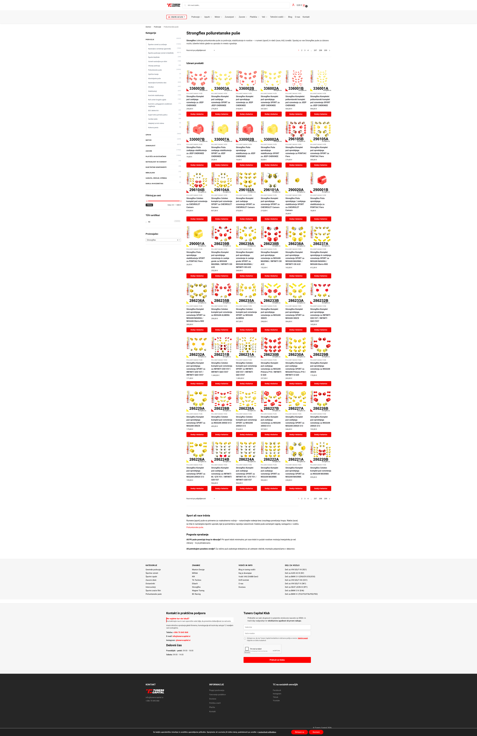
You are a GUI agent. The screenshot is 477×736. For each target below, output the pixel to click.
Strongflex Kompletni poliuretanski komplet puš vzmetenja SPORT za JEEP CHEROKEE (320, 101)
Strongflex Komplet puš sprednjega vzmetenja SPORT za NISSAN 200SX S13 (195, 472)
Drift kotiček (244, 580)
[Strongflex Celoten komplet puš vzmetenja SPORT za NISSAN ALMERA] (246, 293)
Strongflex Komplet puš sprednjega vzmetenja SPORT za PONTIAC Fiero (319, 152)
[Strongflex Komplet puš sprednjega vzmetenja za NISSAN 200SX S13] (320, 400)
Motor (149, 140)
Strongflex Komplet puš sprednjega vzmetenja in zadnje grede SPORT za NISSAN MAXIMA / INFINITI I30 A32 (245, 259)
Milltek (195, 573)
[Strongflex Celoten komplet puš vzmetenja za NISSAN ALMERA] (221, 293)
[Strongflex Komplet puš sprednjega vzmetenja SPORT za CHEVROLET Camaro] (271, 182)
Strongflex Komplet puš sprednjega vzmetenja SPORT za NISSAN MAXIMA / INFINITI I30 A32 (294, 258)
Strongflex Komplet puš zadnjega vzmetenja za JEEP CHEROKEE (195, 101)
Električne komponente (156, 167)
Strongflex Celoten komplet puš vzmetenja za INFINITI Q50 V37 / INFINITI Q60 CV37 (221, 367)
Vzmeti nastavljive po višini (157, 61)
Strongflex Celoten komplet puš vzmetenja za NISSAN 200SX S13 (221, 420)
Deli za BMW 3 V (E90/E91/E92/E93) (300, 576)
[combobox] (163, 240)
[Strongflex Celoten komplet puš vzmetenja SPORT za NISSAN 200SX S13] (246, 400)
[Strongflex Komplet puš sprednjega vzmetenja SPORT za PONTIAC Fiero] (320, 131)
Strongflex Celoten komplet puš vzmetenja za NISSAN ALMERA (221, 312)
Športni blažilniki (154, 57)
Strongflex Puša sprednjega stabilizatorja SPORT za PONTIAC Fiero (195, 256)
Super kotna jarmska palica (157, 115)
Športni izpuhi (151, 576)
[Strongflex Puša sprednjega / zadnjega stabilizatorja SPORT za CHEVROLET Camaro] (295, 182)
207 (315, 50)
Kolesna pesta (153, 127)
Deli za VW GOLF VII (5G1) (296, 569)
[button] (302, 5)
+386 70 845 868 (180, 632)
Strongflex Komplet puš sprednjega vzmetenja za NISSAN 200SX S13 (320, 421)
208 (320, 50)
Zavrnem (316, 732)
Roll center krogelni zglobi (157, 100)
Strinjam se (299, 732)
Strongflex (196, 587)
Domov (148, 27)
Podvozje (157, 27)
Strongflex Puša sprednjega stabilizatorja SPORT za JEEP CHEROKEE (270, 152)
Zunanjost (151, 146)
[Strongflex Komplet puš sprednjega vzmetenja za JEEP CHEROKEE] (246, 80)
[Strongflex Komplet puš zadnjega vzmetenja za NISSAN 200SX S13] (271, 400)
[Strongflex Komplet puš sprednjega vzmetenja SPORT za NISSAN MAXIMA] (295, 451)
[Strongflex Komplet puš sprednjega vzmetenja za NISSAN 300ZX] (271, 293)
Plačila (212, 707)
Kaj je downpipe (245, 573)
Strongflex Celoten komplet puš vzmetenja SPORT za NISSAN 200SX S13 (246, 421)
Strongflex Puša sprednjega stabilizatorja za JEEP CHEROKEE (245, 152)
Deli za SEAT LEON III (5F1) (296, 587)
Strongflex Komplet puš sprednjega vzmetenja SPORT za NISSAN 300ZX (294, 313)
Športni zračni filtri (153, 590)
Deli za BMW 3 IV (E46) (294, 590)
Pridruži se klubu (277, 660)
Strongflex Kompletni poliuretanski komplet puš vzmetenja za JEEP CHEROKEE (295, 101)
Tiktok (275, 697)
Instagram (277, 694)
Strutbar (151, 87)
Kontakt (212, 711)
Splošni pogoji (303, 638)
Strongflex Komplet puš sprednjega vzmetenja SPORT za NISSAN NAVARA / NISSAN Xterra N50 (195, 315)
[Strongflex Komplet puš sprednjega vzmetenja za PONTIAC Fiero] (295, 131)
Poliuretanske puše (194, 93)
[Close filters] (181, 32)
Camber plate (153, 119)
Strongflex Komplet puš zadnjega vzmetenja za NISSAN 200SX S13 (270, 421)
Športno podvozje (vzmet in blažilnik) (161, 53)
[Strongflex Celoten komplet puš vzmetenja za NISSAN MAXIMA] (320, 451)
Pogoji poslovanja (216, 690)
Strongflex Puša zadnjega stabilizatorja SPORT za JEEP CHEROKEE (221, 152)
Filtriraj (149, 205)
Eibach (195, 583)
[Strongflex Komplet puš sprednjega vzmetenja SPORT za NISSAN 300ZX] (295, 293)
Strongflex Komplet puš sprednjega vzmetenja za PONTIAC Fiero (295, 152)
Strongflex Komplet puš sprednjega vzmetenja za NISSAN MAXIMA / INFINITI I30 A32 (271, 258)
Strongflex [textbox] (162, 240)
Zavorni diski (151, 580)
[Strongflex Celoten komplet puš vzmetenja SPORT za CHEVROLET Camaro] (221, 182)
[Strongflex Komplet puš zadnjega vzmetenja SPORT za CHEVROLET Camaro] (246, 182)
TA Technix (196, 580)
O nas (241, 583)
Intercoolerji (151, 587)
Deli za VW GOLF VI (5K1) (295, 583)
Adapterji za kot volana (156, 123)
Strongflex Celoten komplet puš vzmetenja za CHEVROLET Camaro (196, 202)
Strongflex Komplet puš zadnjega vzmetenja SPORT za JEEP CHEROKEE (220, 101)
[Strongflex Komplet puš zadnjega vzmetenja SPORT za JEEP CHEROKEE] (221, 80)
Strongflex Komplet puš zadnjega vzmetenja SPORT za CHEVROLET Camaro (245, 202)
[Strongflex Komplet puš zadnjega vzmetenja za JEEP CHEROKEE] (196, 80)
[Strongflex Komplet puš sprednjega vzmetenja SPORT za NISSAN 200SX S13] (196, 451)
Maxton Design (198, 569)
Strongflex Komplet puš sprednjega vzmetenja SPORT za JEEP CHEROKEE (270, 101)
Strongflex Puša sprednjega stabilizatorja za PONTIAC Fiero (317, 202)
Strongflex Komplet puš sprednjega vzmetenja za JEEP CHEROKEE (244, 101)
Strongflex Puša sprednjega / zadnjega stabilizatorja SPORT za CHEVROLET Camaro (295, 204)
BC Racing (196, 594)
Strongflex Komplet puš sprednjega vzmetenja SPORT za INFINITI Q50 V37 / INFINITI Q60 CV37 (195, 369)
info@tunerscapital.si (181, 636)
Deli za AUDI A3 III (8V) (294, 573)
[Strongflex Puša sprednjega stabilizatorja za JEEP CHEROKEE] (246, 131)
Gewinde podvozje (153, 569)
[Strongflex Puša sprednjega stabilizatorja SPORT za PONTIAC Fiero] (196, 236)
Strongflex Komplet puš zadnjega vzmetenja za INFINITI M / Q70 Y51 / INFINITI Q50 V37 (221, 474)
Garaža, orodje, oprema (156, 178)
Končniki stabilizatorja (156, 95)
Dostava (242, 587)
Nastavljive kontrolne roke (157, 83)
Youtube (276, 700)
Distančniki (150, 583)
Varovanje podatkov (217, 694)
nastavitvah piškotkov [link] (267, 732)
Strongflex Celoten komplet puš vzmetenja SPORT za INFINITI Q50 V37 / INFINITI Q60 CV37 (246, 369)
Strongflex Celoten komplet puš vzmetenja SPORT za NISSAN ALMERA (246, 313)
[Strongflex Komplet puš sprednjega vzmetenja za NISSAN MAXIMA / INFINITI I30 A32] (271, 236)
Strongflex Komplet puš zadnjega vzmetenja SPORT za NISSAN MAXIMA (270, 472)
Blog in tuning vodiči (247, 569)
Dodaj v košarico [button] (197, 114)
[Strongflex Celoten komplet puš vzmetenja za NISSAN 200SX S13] (221, 400)
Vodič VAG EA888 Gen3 (248, 576)
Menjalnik (150, 173)
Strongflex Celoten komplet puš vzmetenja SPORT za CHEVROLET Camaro (221, 202)
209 (325, 50)
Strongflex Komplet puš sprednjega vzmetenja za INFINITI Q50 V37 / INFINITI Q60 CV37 (320, 315)
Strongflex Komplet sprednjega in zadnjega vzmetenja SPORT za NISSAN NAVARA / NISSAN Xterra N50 (320, 258)
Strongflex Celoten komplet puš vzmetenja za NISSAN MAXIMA (320, 471)
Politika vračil (215, 703)
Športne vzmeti (152, 573)
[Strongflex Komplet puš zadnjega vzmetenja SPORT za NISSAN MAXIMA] (271, 451)
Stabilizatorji (152, 91)
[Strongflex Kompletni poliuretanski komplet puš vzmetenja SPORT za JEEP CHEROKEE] (320, 80)
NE (149, 222)
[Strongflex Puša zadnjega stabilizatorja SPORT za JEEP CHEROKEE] (221, 131)
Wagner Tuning (198, 590)
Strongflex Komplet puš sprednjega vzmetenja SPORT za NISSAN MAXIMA (294, 472)
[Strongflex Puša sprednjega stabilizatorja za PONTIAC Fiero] (320, 182)
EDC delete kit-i (153, 110)
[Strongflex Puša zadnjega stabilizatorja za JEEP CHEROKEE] (196, 131)
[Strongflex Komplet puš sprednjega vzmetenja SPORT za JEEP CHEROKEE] (271, 80)
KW (193, 576)
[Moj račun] (293, 5)
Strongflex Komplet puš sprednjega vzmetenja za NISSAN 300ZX (270, 313)
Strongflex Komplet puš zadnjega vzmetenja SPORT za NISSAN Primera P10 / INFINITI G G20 (295, 369)
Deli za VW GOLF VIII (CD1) (296, 580)
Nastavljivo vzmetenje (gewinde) (159, 49)
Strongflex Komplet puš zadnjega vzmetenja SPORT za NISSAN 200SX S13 (294, 421)
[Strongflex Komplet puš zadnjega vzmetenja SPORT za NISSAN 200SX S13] (295, 400)
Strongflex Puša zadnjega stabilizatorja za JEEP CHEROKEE (196, 150)
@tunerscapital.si (183, 640)
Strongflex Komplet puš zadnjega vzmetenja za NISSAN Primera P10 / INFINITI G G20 (271, 369)
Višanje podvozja (154, 66)
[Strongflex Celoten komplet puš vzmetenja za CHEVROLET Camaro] (196, 182)
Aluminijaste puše (154, 78)
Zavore (149, 151)
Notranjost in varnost (156, 162)
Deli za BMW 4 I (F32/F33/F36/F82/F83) (301, 594)
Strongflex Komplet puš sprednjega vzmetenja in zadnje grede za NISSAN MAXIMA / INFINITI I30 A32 (221, 259)
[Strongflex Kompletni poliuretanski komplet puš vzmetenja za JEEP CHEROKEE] (295, 80)
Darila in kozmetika (154, 183)
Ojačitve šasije (153, 74)
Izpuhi (148, 135)
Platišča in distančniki (156, 156)
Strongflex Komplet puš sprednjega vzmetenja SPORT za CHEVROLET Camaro (270, 202)
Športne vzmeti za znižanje (157, 44)
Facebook (277, 690)
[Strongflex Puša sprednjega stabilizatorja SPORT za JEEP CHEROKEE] (271, 131)
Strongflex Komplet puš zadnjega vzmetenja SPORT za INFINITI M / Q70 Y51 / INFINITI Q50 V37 (246, 474)
